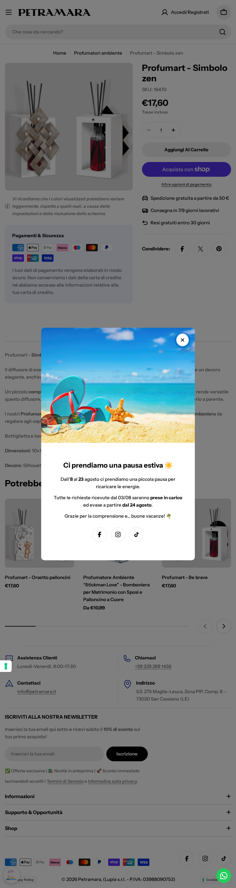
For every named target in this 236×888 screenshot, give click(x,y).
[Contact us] (223, 875)
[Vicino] (182, 340)
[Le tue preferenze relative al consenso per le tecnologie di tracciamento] (6, 666)
